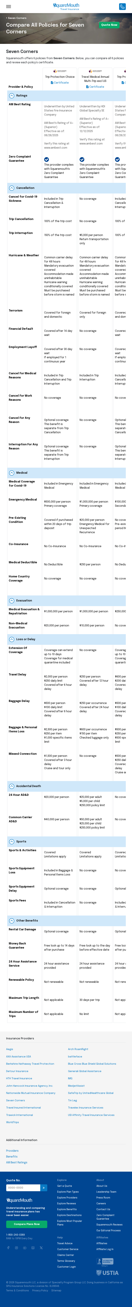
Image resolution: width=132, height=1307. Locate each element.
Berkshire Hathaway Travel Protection (30, 1064)
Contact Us (103, 1209)
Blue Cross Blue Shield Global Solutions (92, 1064)
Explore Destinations (69, 1215)
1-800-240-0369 (15, 1235)
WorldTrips (12, 1122)
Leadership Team (106, 1192)
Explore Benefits (67, 1209)
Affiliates (101, 1243)
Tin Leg (72, 1100)
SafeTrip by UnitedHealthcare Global (90, 1093)
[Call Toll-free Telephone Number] (122, 6)
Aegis (9, 1049)
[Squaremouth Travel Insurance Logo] (66, 6)
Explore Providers (67, 1198)
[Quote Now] (43, 1187)
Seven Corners (17, 18)
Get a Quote (64, 1186)
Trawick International (19, 1115)
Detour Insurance (17, 1071)
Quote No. (13, 1180)
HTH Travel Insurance (19, 1078)
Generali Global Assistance (84, 1071)
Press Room (103, 1198)
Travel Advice (65, 1243)
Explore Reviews (66, 1203)
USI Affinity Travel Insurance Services (91, 1115)
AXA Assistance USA (18, 1056)
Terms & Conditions (17, 1290)
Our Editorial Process (108, 1230)
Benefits (12, 1156)
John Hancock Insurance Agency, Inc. (29, 1086)
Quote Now (109, 25)
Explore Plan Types (68, 1192)
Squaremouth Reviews (109, 1225)
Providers (12, 1150)
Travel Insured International (23, 1107)
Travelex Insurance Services (85, 1107)
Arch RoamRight (78, 1049)
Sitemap (56, 1290)
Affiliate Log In (104, 1249)
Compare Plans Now (27, 1224)
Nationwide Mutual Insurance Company (30, 1093)
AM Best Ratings (16, 1162)
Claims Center (65, 1255)
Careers (101, 1203)
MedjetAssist (76, 1086)
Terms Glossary (66, 1261)
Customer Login (66, 1267)
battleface (75, 1056)
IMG (70, 1078)
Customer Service (67, 1249)
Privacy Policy (40, 1290)
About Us (101, 1186)
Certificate (61, 82)
